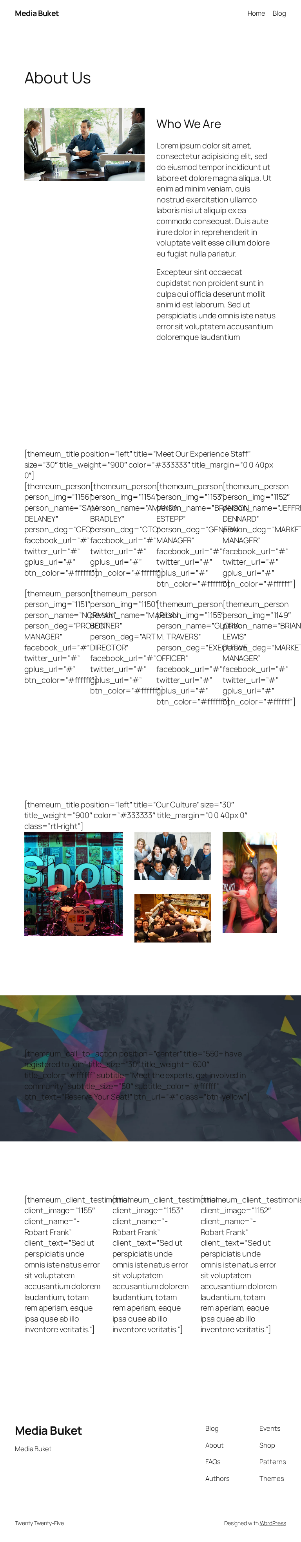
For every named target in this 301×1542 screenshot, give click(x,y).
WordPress (273, 1523)
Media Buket (37, 13)
